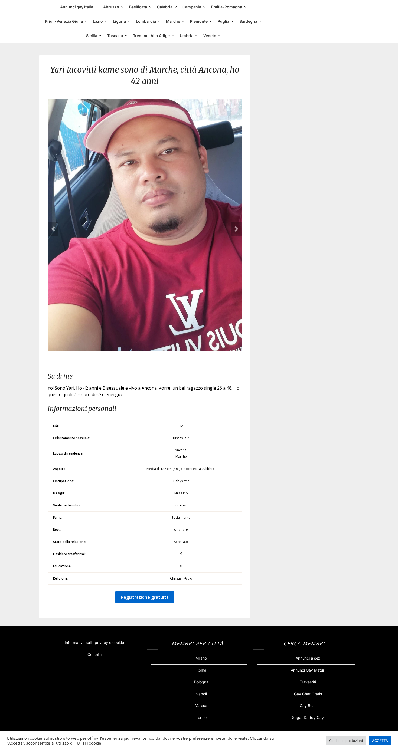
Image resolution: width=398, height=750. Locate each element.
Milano (201, 658)
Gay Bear (308, 705)
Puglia (223, 21)
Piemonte (199, 21)
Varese (201, 705)
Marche (173, 21)
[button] (53, 229)
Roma (201, 670)
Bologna (201, 682)
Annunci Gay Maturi (308, 670)
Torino (201, 717)
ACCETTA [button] (380, 740)
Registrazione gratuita (145, 597)
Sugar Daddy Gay (308, 717)
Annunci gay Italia (76, 7)
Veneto (209, 35)
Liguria (119, 21)
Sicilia (91, 35)
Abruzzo (111, 7)
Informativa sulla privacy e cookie (94, 642)
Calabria (164, 7)
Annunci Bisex (308, 658)
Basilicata (138, 7)
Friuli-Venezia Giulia (64, 21)
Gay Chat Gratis (308, 694)
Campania (191, 7)
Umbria (186, 35)
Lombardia (146, 21)
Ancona (181, 450)
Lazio (98, 21)
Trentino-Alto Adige (151, 35)
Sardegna (248, 21)
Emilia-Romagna (226, 7)
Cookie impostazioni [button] (346, 740)
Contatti (94, 654)
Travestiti (308, 682)
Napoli (201, 694)
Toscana (115, 35)
